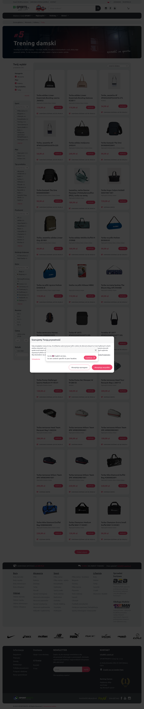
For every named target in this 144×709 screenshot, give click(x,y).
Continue (89, 358)
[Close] (95, 350)
